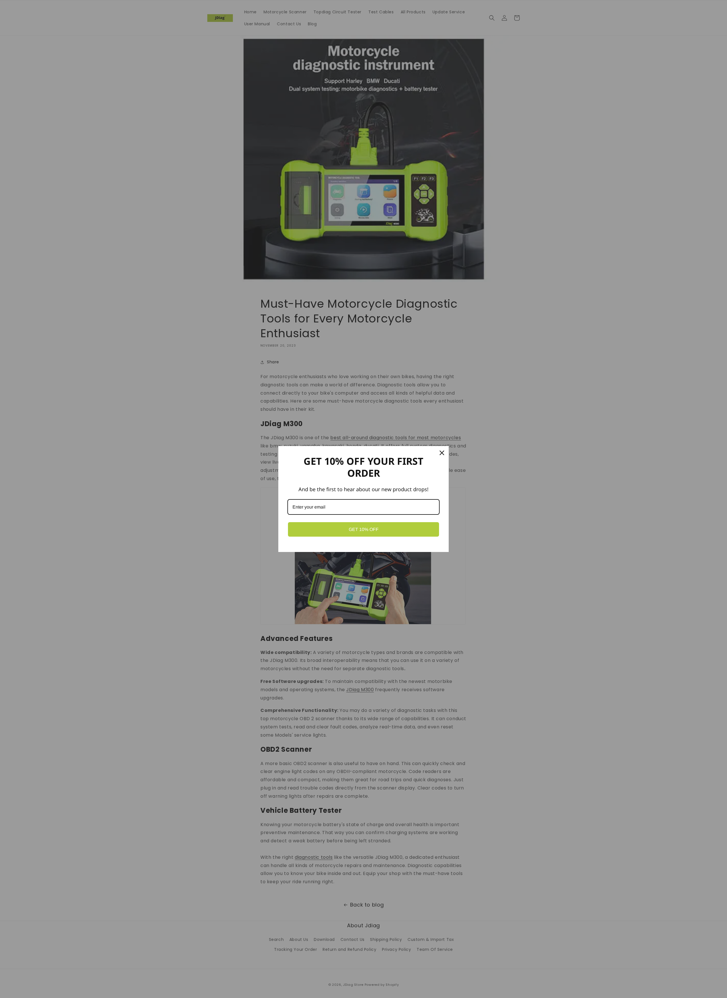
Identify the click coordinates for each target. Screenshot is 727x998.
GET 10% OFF (364, 529)
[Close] (442, 453)
